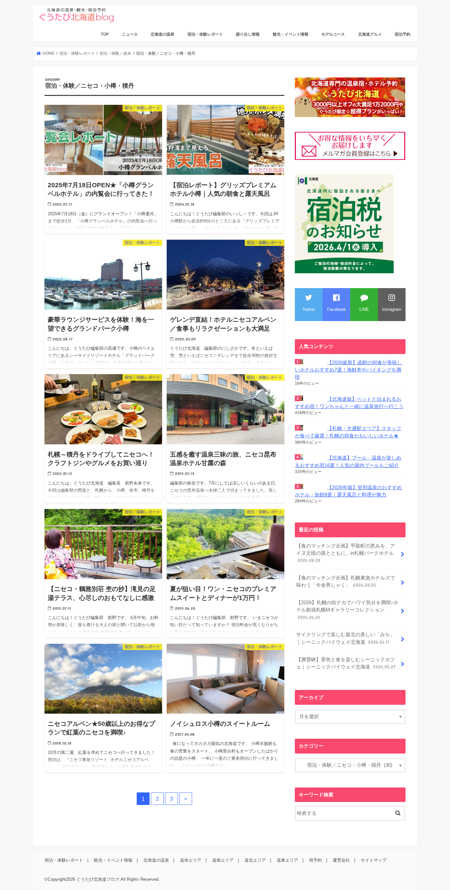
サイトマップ (373, 860)
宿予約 (315, 860)
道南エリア (223, 860)
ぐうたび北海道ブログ (97, 879)
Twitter (308, 309)
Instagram (391, 309)
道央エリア (190, 860)
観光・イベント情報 (290, 34)
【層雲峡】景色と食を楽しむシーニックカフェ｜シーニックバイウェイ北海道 (346, 663)
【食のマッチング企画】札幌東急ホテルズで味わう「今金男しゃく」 (345, 581)
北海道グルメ (370, 34)
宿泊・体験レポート (205, 34)
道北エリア (255, 860)
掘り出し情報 (248, 34)
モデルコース (333, 34)
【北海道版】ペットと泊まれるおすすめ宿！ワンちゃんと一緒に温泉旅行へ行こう (349, 403)
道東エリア (287, 860)
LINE (364, 309)
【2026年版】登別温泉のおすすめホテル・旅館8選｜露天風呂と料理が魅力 (348, 491)
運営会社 (341, 860)
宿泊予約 (402, 34)
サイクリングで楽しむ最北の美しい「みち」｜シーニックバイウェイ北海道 (345, 638)
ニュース (130, 34)
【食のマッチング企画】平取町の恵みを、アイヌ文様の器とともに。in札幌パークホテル (345, 553)
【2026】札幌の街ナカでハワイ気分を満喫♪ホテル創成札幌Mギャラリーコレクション (347, 610)
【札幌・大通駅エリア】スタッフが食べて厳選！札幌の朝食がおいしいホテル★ (348, 432)
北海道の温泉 (162, 34)
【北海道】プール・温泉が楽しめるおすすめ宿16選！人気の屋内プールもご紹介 (348, 461)
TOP (105, 34)
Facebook (336, 309)
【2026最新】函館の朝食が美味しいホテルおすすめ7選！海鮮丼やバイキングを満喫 (348, 370)
